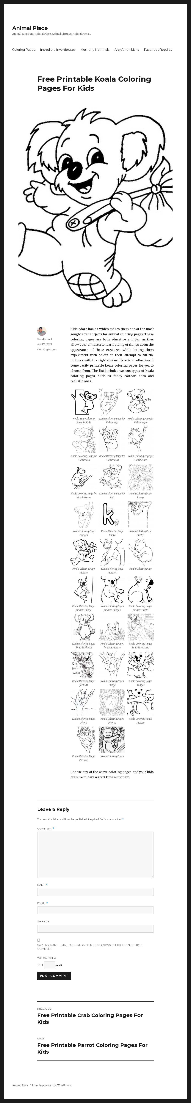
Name (42, 885)
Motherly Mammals (94, 49)
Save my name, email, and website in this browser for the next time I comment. (90, 946)
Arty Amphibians (127, 49)
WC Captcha (46, 957)
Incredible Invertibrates (57, 49)
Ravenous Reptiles (158, 49)
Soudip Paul (44, 338)
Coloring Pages (23, 49)
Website (43, 921)
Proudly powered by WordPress (51, 1085)
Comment (45, 828)
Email (42, 903)
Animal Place (30, 28)
